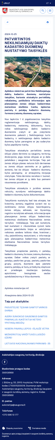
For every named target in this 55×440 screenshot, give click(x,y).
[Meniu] (50, 11)
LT (47, 3)
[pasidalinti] (7, 22)
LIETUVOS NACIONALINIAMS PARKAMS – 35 (27, 343)
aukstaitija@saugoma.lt (13, 405)
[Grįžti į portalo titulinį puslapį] (6, 3)
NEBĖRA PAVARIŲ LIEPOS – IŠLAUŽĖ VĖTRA (27, 328)
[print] (47, 22)
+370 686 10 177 (10, 415)
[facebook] (4, 362)
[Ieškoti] (43, 11)
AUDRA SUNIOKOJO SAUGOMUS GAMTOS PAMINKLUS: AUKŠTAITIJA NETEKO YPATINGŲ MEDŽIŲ (26, 319)
